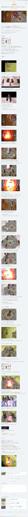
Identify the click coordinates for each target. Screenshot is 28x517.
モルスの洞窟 (16, 479)
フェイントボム (11, 479)
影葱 (19, 479)
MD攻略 (18, 478)
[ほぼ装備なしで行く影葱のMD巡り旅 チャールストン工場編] (2, 512)
